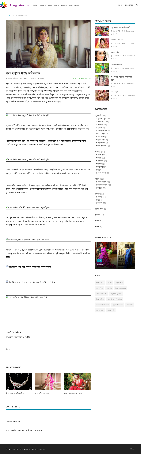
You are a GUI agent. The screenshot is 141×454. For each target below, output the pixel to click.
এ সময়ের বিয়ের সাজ (117, 39)
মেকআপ (100, 124)
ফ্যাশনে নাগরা (99, 283)
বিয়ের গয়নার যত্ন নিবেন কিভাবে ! (16, 393)
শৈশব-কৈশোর (101, 173)
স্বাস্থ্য (49, 5)
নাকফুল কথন (115, 52)
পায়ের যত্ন (101, 133)
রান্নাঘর (70, 5)
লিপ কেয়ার (101, 136)
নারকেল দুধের (99, 310)
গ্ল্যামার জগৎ (64, 5)
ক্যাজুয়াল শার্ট (110, 310)
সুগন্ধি (99, 127)
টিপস (99, 157)
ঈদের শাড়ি (100, 264)
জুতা (98, 200)
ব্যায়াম (99, 188)
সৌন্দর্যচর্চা (35, 5)
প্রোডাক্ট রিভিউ (102, 130)
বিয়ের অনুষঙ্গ (115, 91)
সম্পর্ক (99, 163)
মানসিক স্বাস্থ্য (102, 185)
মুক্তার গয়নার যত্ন (118, 305)
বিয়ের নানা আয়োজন (120, 288)
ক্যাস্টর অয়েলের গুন (101, 294)
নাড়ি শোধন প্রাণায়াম (116, 294)
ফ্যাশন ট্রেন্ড (99, 288)
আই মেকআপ (101, 145)
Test (97, 226)
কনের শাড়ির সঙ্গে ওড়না (42, 393)
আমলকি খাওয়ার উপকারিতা (115, 299)
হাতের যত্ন (101, 139)
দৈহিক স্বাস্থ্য (101, 182)
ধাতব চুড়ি (109, 288)
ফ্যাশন (56, 5)
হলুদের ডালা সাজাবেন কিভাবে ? (120, 27)
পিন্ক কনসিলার (100, 299)
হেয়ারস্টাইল (101, 142)
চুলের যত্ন (101, 121)
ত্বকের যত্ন (101, 118)
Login (120, 5)
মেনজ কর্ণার (101, 154)
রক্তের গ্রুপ (119, 283)
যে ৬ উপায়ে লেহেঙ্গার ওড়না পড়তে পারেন (121, 78)
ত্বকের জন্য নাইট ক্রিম (102, 305)
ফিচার (99, 170)
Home (8, 15)
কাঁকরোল (109, 283)
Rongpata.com (19, 5)
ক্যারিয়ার (100, 167)
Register (129, 5)
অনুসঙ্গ (99, 203)
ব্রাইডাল (76, 5)
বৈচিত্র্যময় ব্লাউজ (116, 64)
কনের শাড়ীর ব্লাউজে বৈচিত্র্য (73, 393)
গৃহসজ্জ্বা (100, 160)
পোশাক (99, 197)
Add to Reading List (82, 78)
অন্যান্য (42, 5)
